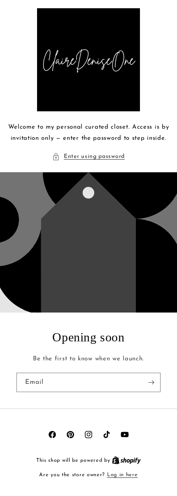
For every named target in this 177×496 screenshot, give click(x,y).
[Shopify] (126, 460)
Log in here (122, 474)
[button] (88, 156)
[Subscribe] (151, 382)
